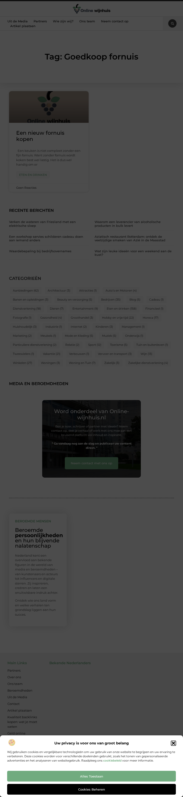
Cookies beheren (91, 789)
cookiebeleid (112, 760)
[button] (173, 743)
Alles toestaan (91, 776)
